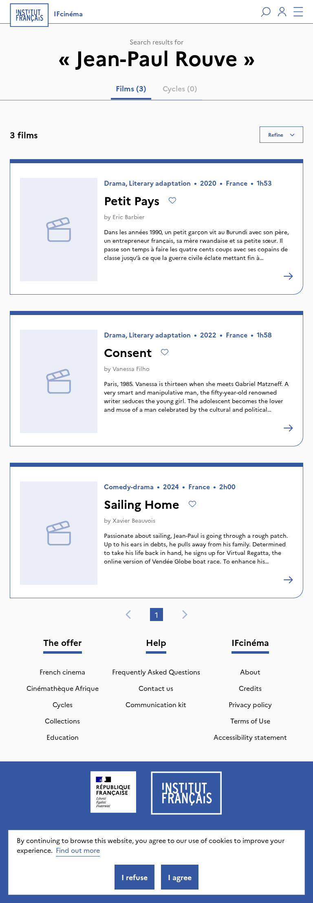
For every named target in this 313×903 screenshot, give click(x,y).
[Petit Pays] (288, 276)
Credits (250, 687)
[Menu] (298, 12)
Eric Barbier (128, 217)
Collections (62, 720)
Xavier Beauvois (133, 520)
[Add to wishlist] (172, 200)
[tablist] (156, 90)
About (250, 671)
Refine (275, 134)
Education (62, 736)
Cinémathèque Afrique (62, 687)
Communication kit (156, 704)
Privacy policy (250, 704)
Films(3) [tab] (131, 88)
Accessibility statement (250, 736)
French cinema (62, 671)
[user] (282, 12)
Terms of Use (250, 720)
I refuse (134, 877)
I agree (180, 877)
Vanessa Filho (131, 368)
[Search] (266, 12)
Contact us (156, 687)
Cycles (63, 704)
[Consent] (288, 428)
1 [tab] (156, 615)
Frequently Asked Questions (156, 671)
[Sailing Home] (288, 580)
